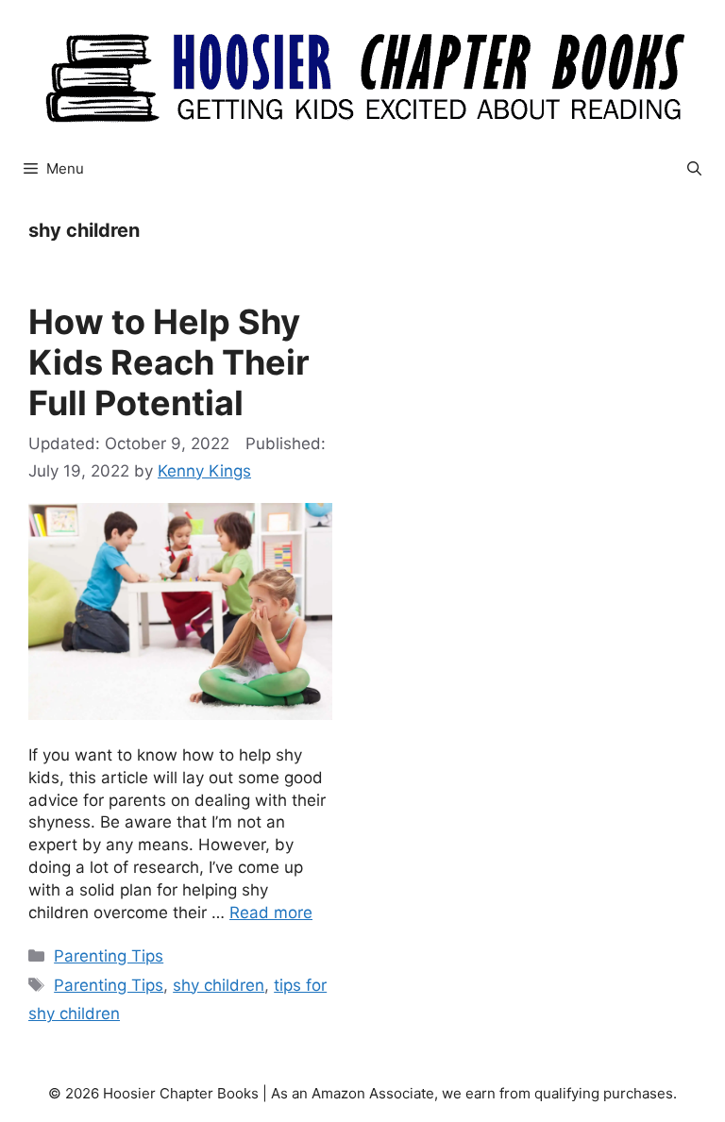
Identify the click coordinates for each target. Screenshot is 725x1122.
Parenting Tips (108, 955)
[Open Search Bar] (694, 169)
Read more (270, 912)
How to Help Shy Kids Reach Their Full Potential (169, 362)
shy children (218, 985)
